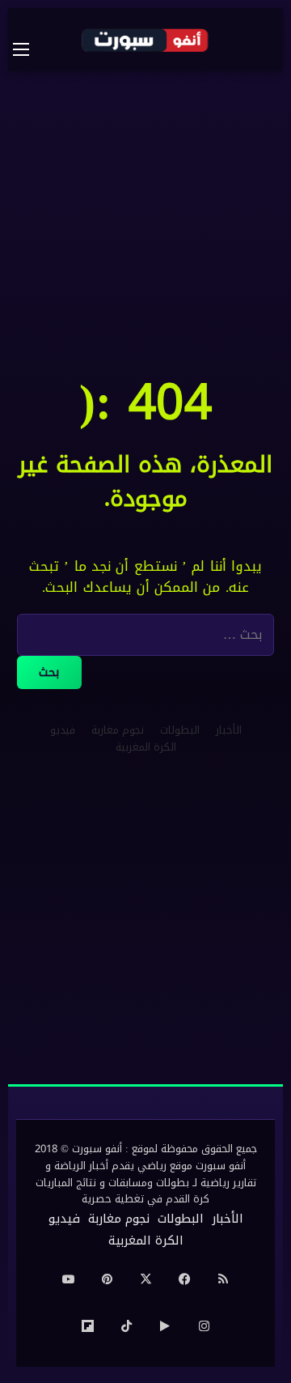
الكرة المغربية (146, 746)
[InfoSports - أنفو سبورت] (145, 40)
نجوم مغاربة (117, 729)
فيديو (62, 729)
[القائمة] (29, 49)
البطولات (180, 729)
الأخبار (229, 729)
